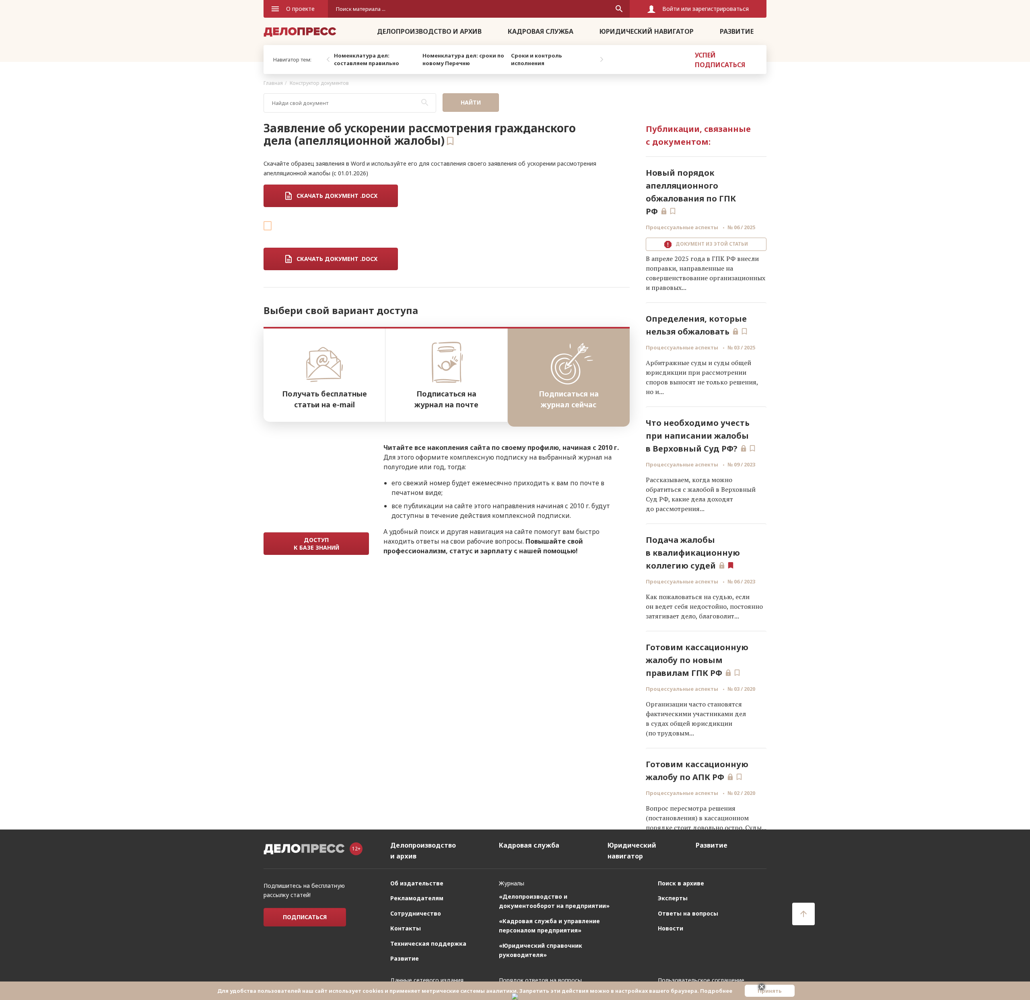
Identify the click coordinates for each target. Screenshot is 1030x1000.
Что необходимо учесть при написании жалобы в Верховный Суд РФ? (698, 435)
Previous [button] (328, 59)
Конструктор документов (319, 83)
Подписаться (305, 917)
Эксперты (673, 898)
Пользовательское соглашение (701, 980)
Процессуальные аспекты (682, 227)
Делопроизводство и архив (429, 31)
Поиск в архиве (681, 883)
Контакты (405, 928)
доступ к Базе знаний (316, 543)
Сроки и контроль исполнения (536, 59)
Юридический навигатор (646, 31)
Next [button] (601, 59)
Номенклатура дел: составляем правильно (366, 59)
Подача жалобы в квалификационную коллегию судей (693, 552)
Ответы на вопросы (688, 913)
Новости (670, 928)
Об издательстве (416, 883)
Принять (770, 990)
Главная (273, 83)
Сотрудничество (415, 913)
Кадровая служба (540, 31)
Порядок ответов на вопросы (540, 980)
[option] (376, 59)
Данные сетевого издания (427, 980)
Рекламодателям (416, 898)
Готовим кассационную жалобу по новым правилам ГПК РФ (697, 660)
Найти (471, 102)
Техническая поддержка (428, 943)
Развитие (737, 31)
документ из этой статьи (710, 243)
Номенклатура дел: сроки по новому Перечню (463, 59)
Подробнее (716, 990)
